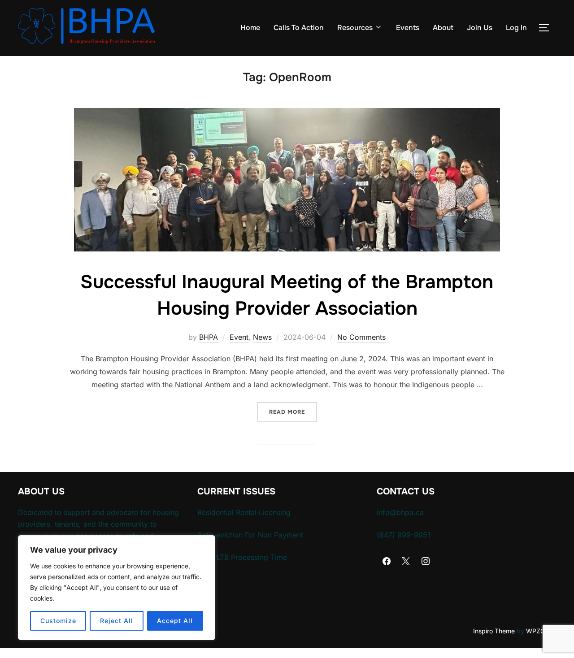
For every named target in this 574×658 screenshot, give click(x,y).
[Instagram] (425, 561)
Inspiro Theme (494, 631)
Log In (516, 27)
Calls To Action (299, 27)
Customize (58, 620)
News (262, 337)
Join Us (479, 27)
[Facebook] (386, 561)
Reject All (116, 620)
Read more (293, 412)
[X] (406, 561)
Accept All (175, 620)
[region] (116, 587)
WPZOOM (541, 631)
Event (239, 337)
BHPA (208, 337)
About (443, 27)
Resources (355, 27)
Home (250, 27)
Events (407, 27)
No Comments (361, 337)
